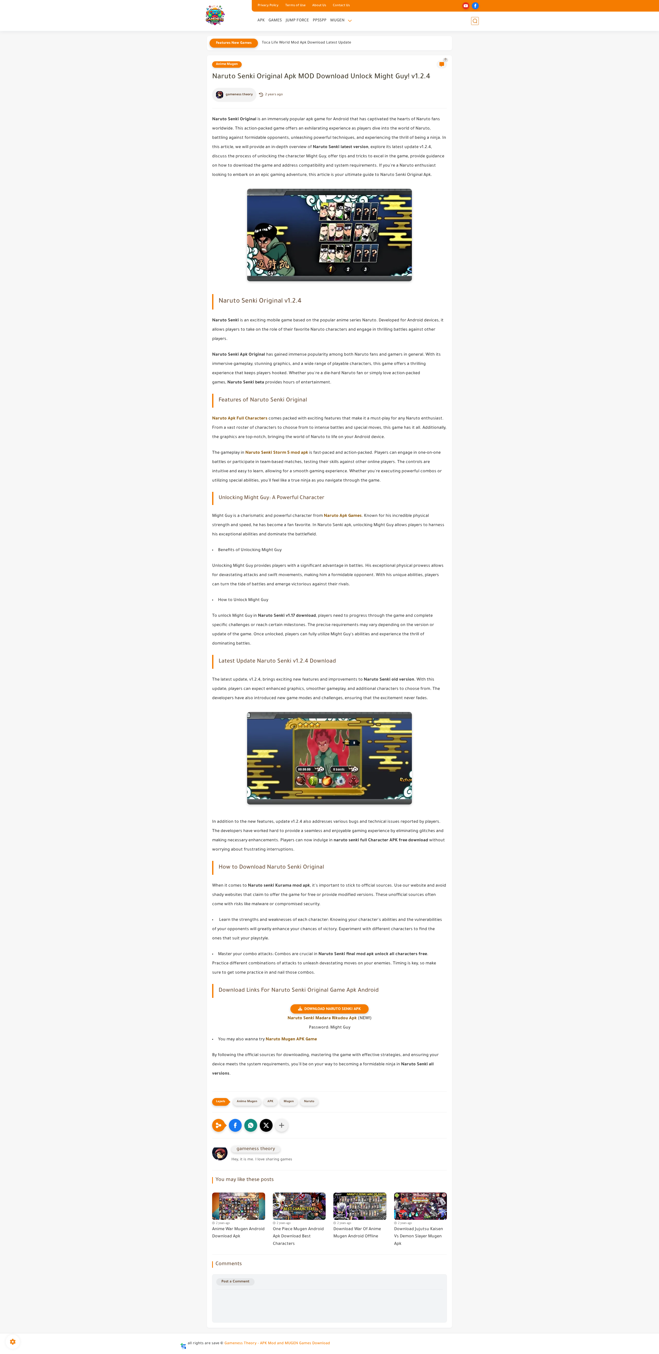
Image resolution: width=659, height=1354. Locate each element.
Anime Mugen (227, 64)
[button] (235, 1125)
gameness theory (239, 95)
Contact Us (341, 5)
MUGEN (337, 21)
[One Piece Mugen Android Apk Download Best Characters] (299, 1205)
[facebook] (475, 5)
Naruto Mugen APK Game (291, 1039)
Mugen (289, 1101)
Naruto (309, 1101)
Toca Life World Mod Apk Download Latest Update (306, 43)
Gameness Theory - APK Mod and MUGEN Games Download (277, 1344)
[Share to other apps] (281, 1125)
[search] (475, 21)
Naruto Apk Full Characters (239, 418)
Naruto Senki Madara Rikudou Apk (322, 1018)
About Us (319, 5)
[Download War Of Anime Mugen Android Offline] (359, 1205)
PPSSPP (319, 21)
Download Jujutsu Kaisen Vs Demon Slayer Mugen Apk (418, 1237)
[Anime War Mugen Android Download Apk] (238, 1205)
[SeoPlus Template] (183, 1343)
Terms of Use (295, 5)
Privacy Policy (268, 5)
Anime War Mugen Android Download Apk (238, 1233)
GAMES (275, 21)
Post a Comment (235, 1282)
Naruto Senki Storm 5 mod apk (276, 453)
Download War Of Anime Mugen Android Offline (357, 1233)
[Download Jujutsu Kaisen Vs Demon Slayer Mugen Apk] (420, 1205)
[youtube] (465, 5)
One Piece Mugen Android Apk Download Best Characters (298, 1237)
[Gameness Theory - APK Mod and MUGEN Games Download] (215, 15)
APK (261, 21)
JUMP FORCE (297, 21)
